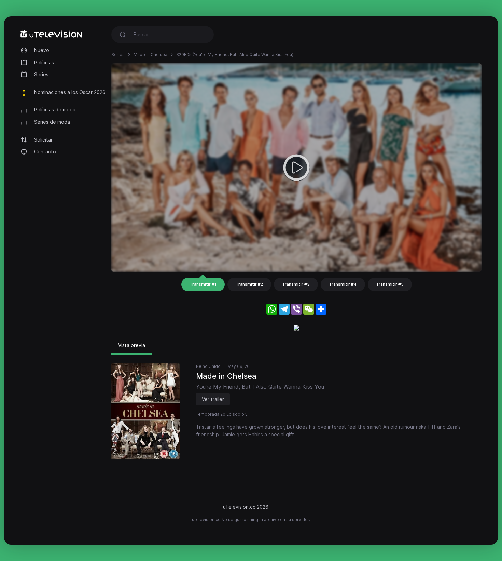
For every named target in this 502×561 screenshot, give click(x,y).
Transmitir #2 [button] (249, 284)
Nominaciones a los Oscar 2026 (70, 92)
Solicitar (43, 140)
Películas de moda (54, 109)
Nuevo (41, 50)
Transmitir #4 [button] (343, 284)
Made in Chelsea (150, 54)
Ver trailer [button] (213, 399)
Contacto (45, 152)
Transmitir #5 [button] (390, 284)
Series (41, 74)
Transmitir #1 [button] (203, 284)
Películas (44, 62)
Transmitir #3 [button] (296, 284)
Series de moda (52, 122)
